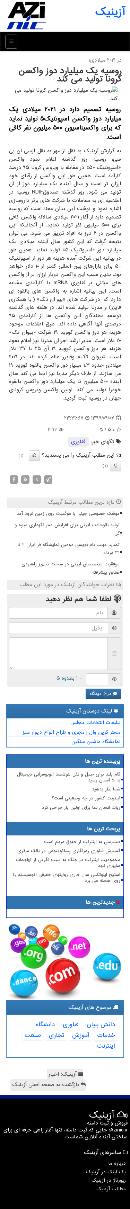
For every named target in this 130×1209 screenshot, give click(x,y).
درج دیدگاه (101, 693)
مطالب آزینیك (111, 1189)
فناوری (78, 442)
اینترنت (106, 1046)
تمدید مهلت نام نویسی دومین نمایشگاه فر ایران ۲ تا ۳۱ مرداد (69, 548)
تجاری (56, 1035)
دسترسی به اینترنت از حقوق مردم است (82, 842)
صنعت (33, 1035)
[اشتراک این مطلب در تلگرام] (48, 479)
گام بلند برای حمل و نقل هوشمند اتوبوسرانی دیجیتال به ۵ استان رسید (68, 777)
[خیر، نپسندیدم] (115, 466)
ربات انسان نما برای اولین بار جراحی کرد (81, 807)
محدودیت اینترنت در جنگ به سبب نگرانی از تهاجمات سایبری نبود (68, 863)
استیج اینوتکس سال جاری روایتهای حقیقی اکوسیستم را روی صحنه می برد (66, 877)
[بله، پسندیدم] (34, 455)
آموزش (80, 1035)
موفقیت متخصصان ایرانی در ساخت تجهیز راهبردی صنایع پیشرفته (70, 568)
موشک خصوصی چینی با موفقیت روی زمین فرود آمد (68, 513)
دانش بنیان (101, 1024)
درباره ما (117, 1163)
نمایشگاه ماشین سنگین (96, 741)
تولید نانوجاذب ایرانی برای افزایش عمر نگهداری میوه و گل (67, 529)
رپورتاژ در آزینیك (109, 1180)
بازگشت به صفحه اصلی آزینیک (46, 1085)
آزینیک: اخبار (63, 1074)
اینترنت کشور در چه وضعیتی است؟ (86, 798)
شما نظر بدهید (106, 789)
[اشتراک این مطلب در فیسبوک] (14, 479)
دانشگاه (45, 1024)
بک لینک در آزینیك (106, 1172)
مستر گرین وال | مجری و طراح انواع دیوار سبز (72, 732)
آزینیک (110, 12)
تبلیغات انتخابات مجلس (95, 722)
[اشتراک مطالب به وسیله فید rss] (25, 479)
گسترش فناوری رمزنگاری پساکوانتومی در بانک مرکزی (68, 851)
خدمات (106, 1035)
